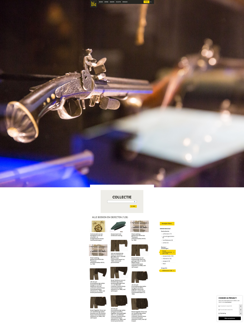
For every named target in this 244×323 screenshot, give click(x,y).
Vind (133, 206)
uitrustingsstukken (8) (168, 237)
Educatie (112, 1)
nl (151, 1)
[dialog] (229, 308)
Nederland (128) (167, 270)
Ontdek (106, 1)
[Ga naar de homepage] (93, 4)
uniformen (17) (167, 234)
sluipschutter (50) (168, 256)
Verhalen (124, 1)
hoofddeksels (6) (168, 240)
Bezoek (101, 1)
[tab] (240, 306)
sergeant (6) (166, 261)
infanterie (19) (167, 258)
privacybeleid (228, 302)
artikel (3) (166, 243)
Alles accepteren (230, 318)
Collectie (118, 1)
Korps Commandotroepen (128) (167, 252)
